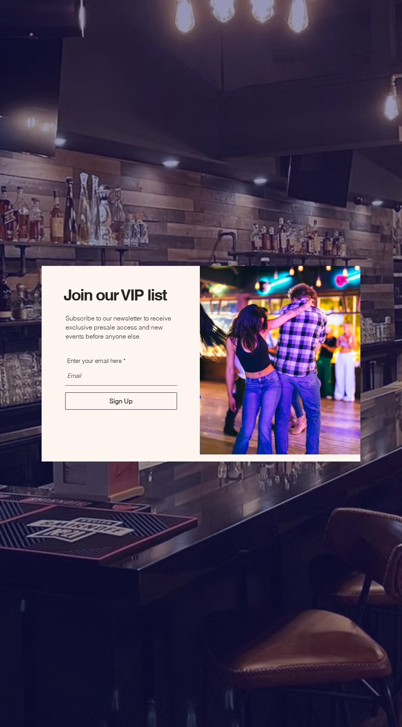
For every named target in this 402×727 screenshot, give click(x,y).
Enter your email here (94, 361)
